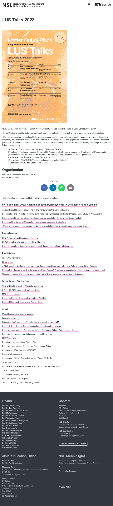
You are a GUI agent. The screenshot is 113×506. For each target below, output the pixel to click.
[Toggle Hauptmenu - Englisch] (88, 3)
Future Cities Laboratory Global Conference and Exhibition (27, 334)
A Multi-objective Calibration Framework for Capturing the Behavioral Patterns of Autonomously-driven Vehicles (49, 265)
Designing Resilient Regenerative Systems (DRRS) (24, 297)
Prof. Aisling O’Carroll (10, 437)
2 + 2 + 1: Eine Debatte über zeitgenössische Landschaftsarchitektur (31, 326)
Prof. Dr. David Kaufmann (12, 430)
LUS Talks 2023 (9, 337)
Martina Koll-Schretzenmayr (24, 469)
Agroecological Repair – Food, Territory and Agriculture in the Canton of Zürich (35, 209)
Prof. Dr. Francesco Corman (13, 415)
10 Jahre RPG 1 (9, 362)
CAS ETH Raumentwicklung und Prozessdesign (22, 301)
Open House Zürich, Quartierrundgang (18, 313)
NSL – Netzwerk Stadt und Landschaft (24, 5)
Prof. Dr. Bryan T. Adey (11, 405)
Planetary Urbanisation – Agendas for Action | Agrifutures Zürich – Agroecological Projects (40, 330)
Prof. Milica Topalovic (10, 445)
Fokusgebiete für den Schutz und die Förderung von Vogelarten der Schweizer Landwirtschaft (42, 217)
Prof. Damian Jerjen (10, 428)
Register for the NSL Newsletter (73, 443)
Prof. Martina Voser (9, 447)
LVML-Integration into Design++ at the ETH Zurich (23, 241)
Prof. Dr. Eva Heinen (10, 425)
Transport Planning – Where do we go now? (20, 382)
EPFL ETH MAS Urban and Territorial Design (21, 289)
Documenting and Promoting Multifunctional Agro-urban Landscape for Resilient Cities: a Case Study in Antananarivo (52, 213)
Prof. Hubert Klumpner (11, 432)
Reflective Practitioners (12, 354)
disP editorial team (9, 495)
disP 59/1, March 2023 (11, 257)
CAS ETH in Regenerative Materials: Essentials (22, 285)
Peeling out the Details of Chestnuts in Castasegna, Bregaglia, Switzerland (34, 221)
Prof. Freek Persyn (9, 440)
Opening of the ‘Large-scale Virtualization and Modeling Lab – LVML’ (31, 321)
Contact (62, 467)
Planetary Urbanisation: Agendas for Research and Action (26, 346)
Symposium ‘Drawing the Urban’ (15, 374)
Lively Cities (7, 261)
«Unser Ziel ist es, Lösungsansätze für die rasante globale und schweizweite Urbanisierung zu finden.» (46, 225)
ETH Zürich (100, 4)
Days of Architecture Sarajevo (15, 378)
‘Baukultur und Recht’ (11, 370)
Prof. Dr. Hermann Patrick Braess (15, 410)
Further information (10, 177)
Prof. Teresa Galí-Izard (11, 418)
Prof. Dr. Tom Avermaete (11, 408)
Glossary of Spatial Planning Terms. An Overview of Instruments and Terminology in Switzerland (43, 273)
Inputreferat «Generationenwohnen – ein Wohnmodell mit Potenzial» (31, 366)
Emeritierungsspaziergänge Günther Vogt (19, 342)
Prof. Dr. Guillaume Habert (12, 423)
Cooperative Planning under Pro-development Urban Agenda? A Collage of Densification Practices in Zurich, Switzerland (53, 269)
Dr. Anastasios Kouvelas (12, 435)
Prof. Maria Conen (9, 413)
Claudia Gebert (65, 433)
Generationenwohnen (11, 317)
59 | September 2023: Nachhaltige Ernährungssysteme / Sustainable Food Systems (49, 204)
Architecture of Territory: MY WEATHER (19, 350)
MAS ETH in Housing (11, 293)
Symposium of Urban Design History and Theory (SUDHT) (27, 358)
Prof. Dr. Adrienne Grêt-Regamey (15, 420)
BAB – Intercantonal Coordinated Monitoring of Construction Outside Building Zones (38, 245)
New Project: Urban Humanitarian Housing (20, 237)
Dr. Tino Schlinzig (9, 442)
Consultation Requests (68, 471)
